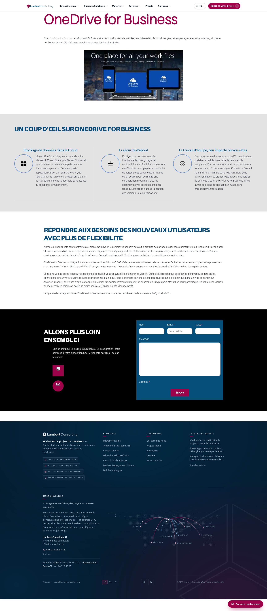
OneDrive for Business (62, 38)
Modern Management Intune (118, 465)
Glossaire (47, 582)
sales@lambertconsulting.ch (67, 582)
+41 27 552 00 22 (72, 562)
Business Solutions (94, 5)
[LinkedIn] (144, 582)
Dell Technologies (112, 470)
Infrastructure (68, 5)
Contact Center (111, 450)
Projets (149, 5)
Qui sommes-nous (156, 440)
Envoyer (180, 392)
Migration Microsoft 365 (116, 455)
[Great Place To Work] (151, 582)
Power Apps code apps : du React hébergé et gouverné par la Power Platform (207, 450)
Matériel (116, 5)
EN (110, 582)
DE (116, 582)
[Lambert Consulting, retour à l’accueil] (69, 434)
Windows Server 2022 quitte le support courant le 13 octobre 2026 (205, 442)
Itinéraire (47, 554)
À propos (163, 5)
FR (105, 582)
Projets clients (153, 445)
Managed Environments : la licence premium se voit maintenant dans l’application (207, 458)
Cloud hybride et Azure (115, 460)
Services (133, 5)
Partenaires (152, 450)
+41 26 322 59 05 (62, 566)
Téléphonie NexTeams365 (116, 445)
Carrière (150, 455)
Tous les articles (198, 465)
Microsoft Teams (112, 440)
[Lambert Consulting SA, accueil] (40, 6)
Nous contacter (154, 460)
